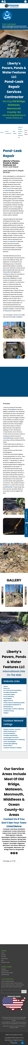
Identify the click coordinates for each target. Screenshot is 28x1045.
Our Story (3, 956)
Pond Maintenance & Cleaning (14, 739)
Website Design (5, 974)
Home (1, 132)
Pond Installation (9, 733)
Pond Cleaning (8, 696)
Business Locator (5, 962)
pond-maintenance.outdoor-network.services (12, 985)
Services (3, 969)
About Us (6, 688)
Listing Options (4, 970)
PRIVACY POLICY (18, 1035)
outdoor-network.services (7, 981)
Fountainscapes (9, 694)
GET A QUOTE (26, 530)
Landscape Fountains (10, 737)
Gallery (5, 713)
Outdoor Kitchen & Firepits (12, 748)
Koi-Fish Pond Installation (12, 690)
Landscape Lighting (10, 743)
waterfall (7, 190)
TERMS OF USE (9, 1035)
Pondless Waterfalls (10, 692)
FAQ (2, 960)
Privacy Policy (17, 1026)
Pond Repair (7, 698)
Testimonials (4, 958)
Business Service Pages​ (7, 972)
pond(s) (7, 272)
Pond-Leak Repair (9, 741)
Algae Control (8, 700)
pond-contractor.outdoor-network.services (11, 983)
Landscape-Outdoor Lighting (13, 709)
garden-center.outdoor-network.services (11, 987)
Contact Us (16, 315)
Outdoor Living (8, 711)
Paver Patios (7, 745)
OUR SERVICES (26, 515)
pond (9, 311)
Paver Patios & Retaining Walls (14, 703)
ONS (14, 1042)
